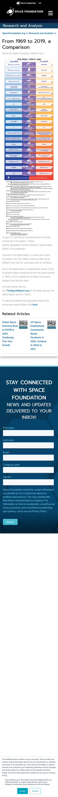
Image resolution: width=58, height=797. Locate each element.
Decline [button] (35, 791)
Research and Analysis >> (42, 33)
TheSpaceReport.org (18, 290)
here (35, 304)
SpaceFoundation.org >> (15, 33)
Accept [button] (22, 791)
